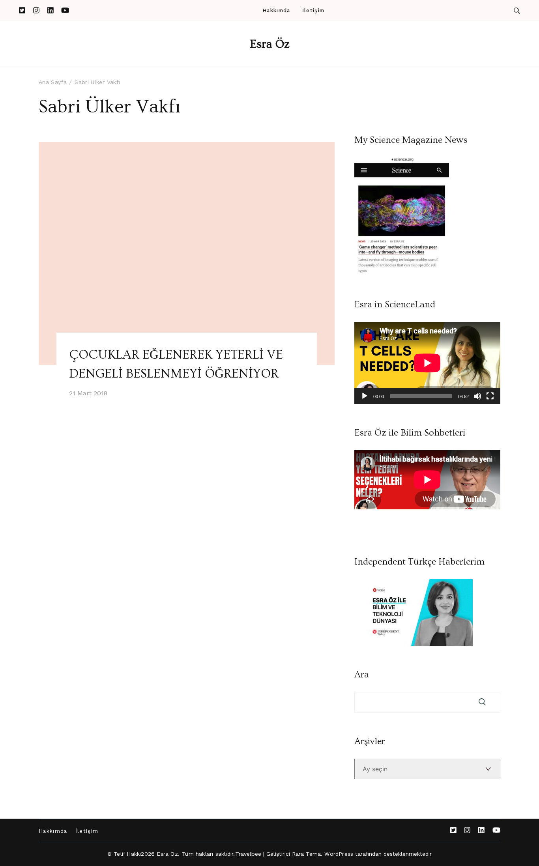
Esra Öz (270, 44)
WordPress (338, 854)
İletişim (313, 10)
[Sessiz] (477, 396)
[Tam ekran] (490, 396)
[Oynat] (365, 396)
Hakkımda (276, 10)
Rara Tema (306, 854)
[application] (427, 363)
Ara (361, 674)
